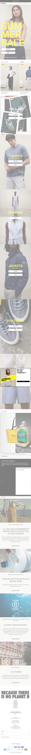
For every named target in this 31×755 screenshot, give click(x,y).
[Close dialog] (29, 369)
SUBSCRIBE (23, 381)
